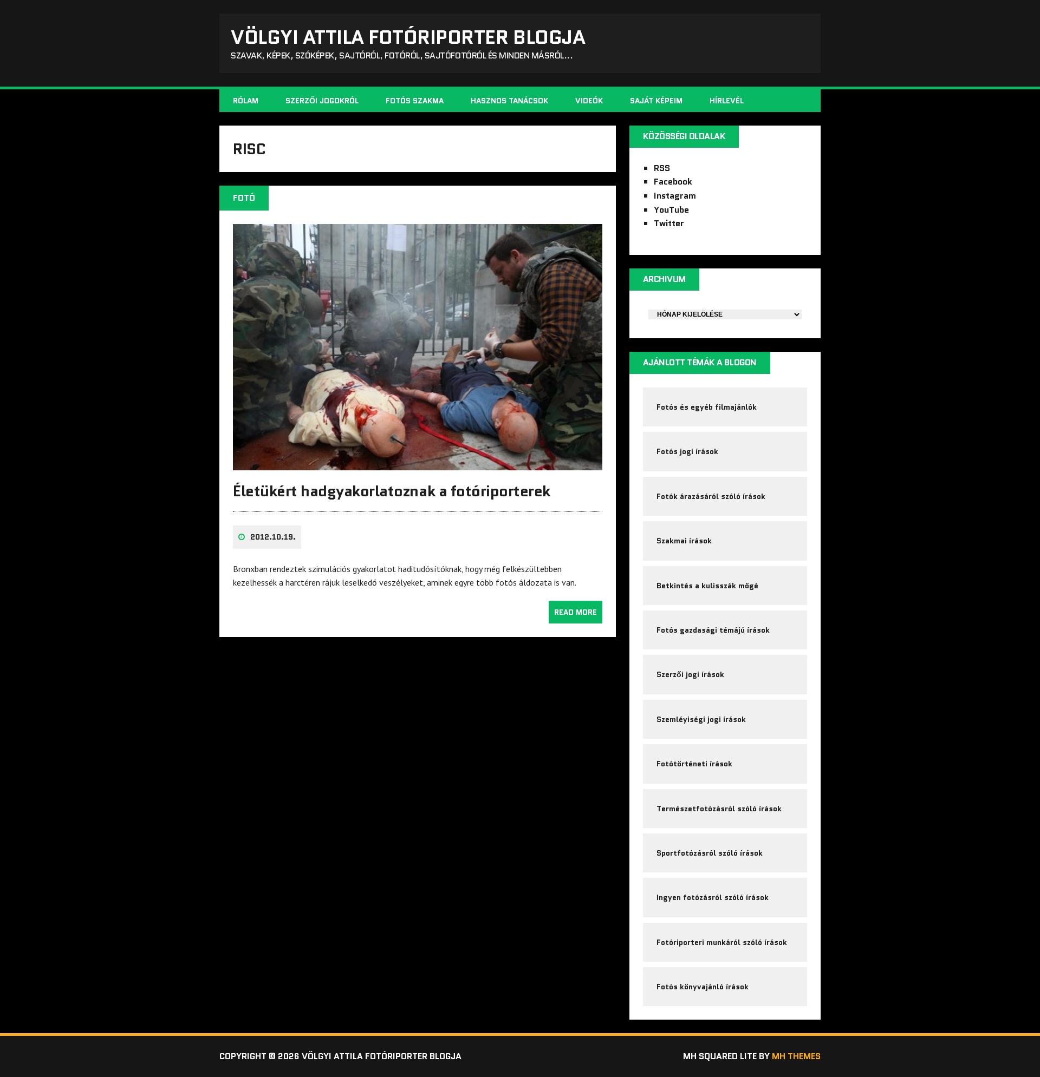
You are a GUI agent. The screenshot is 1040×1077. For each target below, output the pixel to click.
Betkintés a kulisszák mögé (707, 585)
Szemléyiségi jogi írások (701, 719)
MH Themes (796, 1056)
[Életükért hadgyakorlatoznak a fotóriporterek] (417, 462)
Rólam (245, 100)
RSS (662, 168)
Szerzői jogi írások (690, 674)
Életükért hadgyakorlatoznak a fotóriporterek (391, 491)
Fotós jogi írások (687, 451)
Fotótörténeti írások (694, 763)
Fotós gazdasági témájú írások (713, 630)
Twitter (669, 223)
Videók (589, 100)
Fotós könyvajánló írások (702, 986)
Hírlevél (727, 100)
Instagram (675, 195)
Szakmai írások (684, 540)
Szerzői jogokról (322, 100)
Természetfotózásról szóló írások (719, 808)
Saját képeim (656, 100)
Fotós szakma (415, 100)
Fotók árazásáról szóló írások (710, 496)
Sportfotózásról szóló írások (709, 853)
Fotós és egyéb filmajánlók (706, 407)
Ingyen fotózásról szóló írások (712, 897)
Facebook (673, 181)
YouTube (671, 209)
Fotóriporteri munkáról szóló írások (721, 942)
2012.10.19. (273, 536)
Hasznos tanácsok (509, 100)
